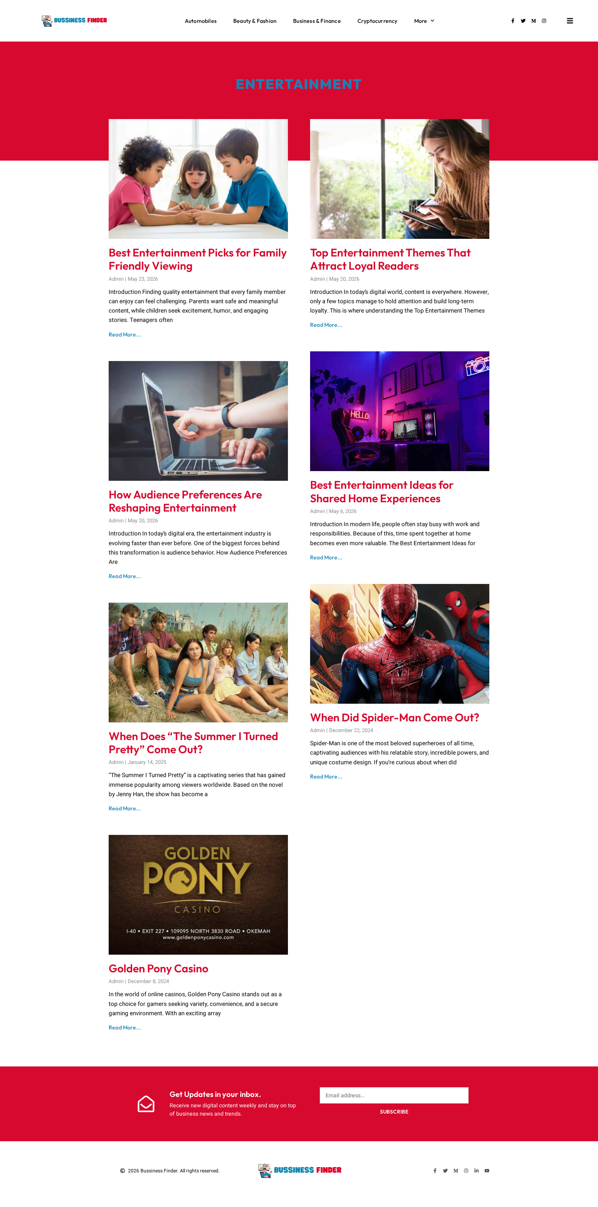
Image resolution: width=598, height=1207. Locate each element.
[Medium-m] (533, 20)
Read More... (125, 334)
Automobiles (201, 20)
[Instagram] (544, 20)
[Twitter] (523, 20)
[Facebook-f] (512, 20)
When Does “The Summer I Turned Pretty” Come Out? (193, 742)
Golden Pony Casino (158, 968)
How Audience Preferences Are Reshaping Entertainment (185, 500)
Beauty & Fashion (255, 20)
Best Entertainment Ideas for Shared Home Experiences (382, 491)
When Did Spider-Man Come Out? (394, 717)
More (420, 20)
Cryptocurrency (377, 20)
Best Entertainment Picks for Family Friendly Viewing (198, 258)
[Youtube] (486, 1170)
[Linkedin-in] (476, 1170)
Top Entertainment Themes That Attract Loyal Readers (390, 258)
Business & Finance (317, 20)
